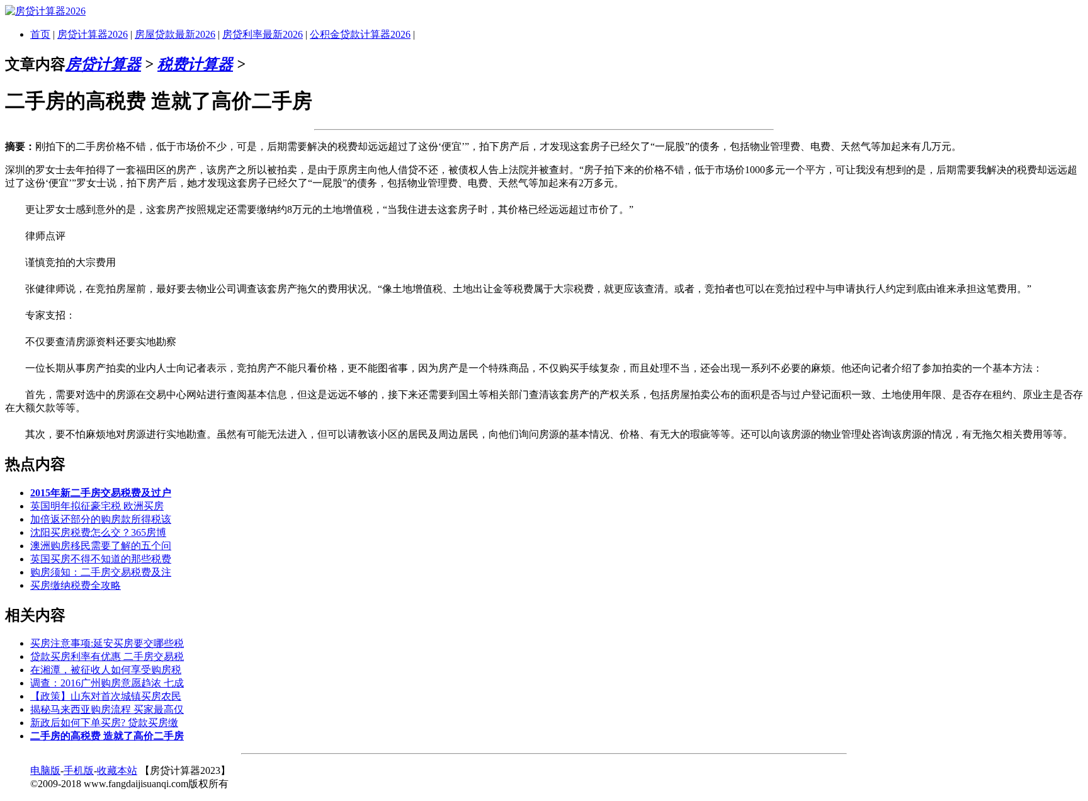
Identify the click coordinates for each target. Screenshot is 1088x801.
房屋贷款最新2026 (175, 34)
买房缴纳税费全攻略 (75, 585)
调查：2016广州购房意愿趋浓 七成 (107, 683)
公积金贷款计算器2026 (360, 34)
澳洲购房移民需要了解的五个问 (100, 545)
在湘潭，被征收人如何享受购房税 (105, 669)
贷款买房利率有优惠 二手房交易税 (107, 656)
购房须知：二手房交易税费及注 (100, 572)
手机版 (79, 770)
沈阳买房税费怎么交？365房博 (98, 532)
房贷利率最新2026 (262, 34)
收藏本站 (117, 770)
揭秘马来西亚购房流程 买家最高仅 (107, 709)
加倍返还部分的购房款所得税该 (100, 519)
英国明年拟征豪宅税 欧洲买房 (97, 506)
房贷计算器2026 (92, 34)
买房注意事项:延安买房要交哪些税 (107, 643)
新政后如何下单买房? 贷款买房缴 (104, 722)
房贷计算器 (103, 64)
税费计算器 (195, 64)
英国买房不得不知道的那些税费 (100, 559)
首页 (40, 34)
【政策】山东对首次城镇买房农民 (105, 696)
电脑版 (45, 770)
